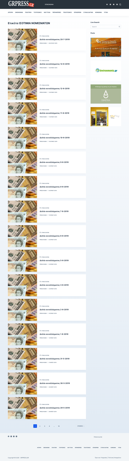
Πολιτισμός (67, 12)
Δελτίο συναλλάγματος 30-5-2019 (55, 383)
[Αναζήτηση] (120, 4)
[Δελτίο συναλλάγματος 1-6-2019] (22, 334)
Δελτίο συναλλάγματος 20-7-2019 (55, 39)
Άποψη (10, 12)
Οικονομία (19, 12)
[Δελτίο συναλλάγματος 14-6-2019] (22, 64)
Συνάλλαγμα (88, 12)
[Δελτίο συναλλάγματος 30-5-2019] (22, 383)
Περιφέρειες (56, 12)
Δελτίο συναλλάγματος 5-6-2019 (54, 260)
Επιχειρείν (77, 12)
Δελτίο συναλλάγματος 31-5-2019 (54, 359)
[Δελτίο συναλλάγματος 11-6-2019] (22, 113)
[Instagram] (113, 4)
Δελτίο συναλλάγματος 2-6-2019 (54, 310)
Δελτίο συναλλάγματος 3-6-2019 (54, 285)
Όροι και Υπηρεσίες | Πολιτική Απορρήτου (108, 457)
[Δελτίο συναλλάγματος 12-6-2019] (22, 89)
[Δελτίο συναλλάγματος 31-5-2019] (22, 359)
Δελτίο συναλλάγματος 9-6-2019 (54, 162)
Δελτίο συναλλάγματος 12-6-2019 (54, 88)
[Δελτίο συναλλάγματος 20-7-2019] (22, 40)
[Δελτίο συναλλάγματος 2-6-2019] (22, 310)
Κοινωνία (98, 12)
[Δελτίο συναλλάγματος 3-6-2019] (22, 285)
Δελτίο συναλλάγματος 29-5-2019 (55, 408)
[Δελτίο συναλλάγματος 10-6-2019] (22, 138)
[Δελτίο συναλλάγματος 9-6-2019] (22, 162)
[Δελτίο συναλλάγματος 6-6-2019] (22, 236)
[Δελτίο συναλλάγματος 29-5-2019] (22, 408)
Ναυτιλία (47, 12)
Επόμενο (80, 426)
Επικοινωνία (49, 4)
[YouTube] (117, 4)
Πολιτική (28, 12)
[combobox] (104, 26)
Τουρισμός (38, 12)
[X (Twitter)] (110, 4)
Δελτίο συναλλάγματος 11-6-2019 (54, 113)
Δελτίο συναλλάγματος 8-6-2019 (54, 187)
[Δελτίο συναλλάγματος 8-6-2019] (22, 187)
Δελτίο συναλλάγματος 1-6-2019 (54, 334)
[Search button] (119, 26)
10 (58, 426)
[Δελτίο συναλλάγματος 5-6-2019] (22, 261)
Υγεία (106, 12)
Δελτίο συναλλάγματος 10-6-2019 (55, 138)
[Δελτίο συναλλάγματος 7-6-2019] (22, 212)
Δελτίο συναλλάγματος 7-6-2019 (54, 211)
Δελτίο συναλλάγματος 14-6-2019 (55, 64)
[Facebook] (107, 4)
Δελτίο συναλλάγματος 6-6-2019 (54, 236)
